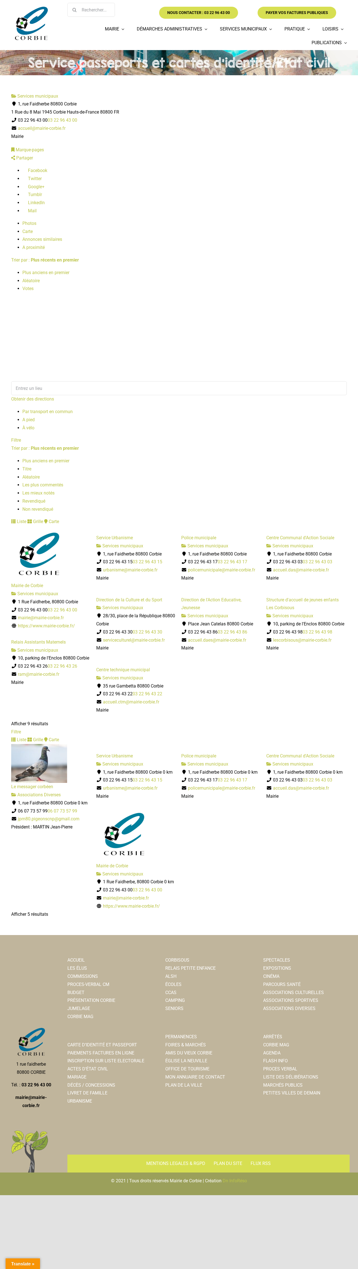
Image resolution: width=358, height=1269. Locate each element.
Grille (37, 521)
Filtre (16, 440)
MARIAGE (76, 1077)
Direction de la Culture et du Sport (129, 599)
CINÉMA (271, 976)
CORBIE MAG (80, 1016)
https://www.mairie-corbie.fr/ (46, 625)
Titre (26, 469)
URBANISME (79, 1101)
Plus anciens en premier (45, 272)
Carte (27, 231)
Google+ (35, 186)
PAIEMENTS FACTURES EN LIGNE (100, 1053)
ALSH (170, 976)
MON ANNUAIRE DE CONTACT (195, 1077)
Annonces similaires (42, 239)
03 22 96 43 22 (147, 693)
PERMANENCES (181, 1036)
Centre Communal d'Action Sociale (300, 537)
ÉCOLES (173, 984)
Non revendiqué (37, 509)
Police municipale (198, 537)
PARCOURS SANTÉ (282, 984)
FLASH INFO (275, 1060)
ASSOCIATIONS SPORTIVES (290, 1000)
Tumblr (34, 194)
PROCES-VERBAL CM (88, 984)
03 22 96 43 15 (147, 561)
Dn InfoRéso (235, 1180)
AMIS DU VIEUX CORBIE (188, 1053)
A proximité (33, 247)
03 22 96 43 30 (147, 632)
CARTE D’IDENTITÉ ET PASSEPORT (102, 1044)
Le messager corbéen (32, 786)
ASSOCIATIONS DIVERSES (289, 1008)
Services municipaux (37, 96)
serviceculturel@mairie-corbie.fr (134, 640)
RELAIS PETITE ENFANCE (190, 968)
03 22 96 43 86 (232, 632)
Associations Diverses (38, 794)
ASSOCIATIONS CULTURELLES (293, 992)
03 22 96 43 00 (62, 120)
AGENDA (272, 1053)
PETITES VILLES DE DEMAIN (291, 1093)
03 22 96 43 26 (62, 666)
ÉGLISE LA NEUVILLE (186, 1060)
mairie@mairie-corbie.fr (41, 617)
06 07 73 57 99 (62, 811)
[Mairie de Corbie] (31, 8)
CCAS (170, 992)
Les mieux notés (38, 493)
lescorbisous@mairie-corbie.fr (302, 640)
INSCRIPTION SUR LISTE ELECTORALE (105, 1060)
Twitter (34, 178)
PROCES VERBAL (280, 1069)
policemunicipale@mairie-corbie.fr (221, 570)
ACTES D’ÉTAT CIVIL (87, 1069)
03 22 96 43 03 (317, 561)
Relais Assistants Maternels (38, 642)
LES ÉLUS (77, 968)
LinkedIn (36, 202)
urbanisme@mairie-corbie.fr (130, 570)
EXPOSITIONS (277, 968)
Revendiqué (33, 501)
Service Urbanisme (114, 537)
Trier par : (45, 260)
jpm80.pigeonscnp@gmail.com (48, 818)
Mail (32, 210)
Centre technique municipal (123, 669)
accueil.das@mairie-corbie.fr (301, 570)
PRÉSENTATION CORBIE (91, 1000)
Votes (28, 288)
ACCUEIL (76, 960)
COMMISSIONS (82, 976)
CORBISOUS (177, 960)
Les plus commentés (42, 485)
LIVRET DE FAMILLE (87, 1093)
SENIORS (174, 1008)
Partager (24, 158)
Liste (21, 521)
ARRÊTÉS (272, 1036)
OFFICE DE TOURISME (187, 1069)
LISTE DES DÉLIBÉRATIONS (290, 1077)
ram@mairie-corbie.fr (38, 674)
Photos (29, 223)
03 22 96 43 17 (232, 561)
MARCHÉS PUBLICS (283, 1085)
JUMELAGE (78, 1008)
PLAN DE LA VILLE (183, 1085)
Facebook (37, 170)
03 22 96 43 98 (317, 632)
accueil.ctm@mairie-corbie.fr (131, 702)
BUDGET (75, 992)
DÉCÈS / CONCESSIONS (91, 1085)
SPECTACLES (276, 960)
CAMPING (175, 1000)
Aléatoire (31, 280)
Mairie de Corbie (27, 585)
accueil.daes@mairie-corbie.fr (217, 640)
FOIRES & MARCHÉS (185, 1044)
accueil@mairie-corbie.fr (41, 128)
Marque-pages (29, 149)
